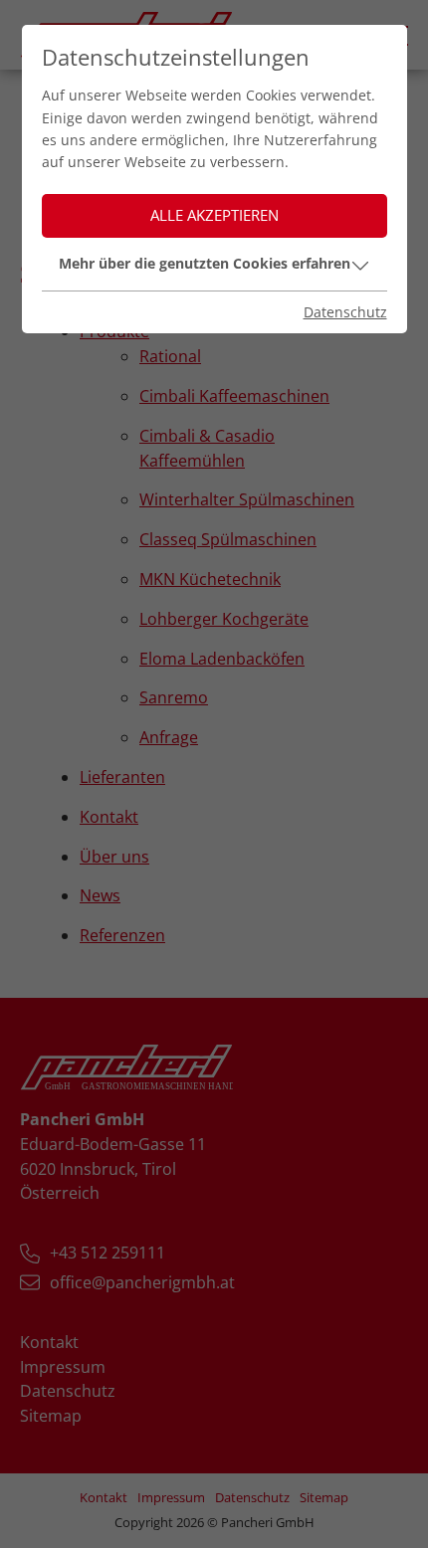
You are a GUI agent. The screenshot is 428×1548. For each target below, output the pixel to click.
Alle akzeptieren (214, 215)
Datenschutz (345, 311)
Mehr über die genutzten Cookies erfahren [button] (204, 263)
